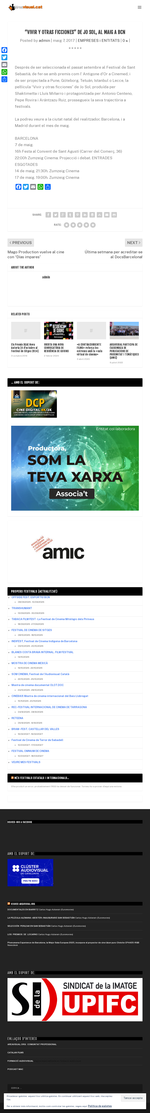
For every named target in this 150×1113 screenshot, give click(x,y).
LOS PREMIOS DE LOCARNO (23, 934)
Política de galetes (100, 1106)
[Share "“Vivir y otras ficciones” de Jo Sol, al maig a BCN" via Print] (114, 214)
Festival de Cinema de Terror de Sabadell (37, 740)
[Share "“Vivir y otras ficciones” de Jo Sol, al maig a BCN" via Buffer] (92, 214)
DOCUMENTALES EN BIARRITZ (23, 909)
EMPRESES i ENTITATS (99, 40)
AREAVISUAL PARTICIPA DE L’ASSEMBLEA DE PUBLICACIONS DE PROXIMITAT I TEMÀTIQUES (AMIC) (124, 351)
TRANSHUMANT (22, 608)
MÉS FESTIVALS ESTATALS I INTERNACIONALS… (41, 778)
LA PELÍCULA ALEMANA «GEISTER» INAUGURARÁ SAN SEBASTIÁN (41, 918)
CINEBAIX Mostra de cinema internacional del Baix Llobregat (50, 696)
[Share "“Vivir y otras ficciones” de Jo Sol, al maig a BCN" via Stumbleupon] (99, 214)
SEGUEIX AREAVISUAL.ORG (23, 904)
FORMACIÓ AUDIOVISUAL (20, 1061)
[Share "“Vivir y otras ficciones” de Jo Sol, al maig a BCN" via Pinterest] (77, 214)
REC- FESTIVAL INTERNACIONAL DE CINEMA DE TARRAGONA (49, 707)
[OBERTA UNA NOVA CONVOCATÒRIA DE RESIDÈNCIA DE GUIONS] (58, 330)
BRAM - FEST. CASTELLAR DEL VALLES (35, 729)
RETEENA (17, 718)
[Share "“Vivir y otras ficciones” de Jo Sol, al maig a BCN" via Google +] (63, 214)
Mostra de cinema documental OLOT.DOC (38, 685)
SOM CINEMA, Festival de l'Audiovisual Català (40, 674)
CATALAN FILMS (16, 1052)
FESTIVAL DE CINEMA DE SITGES (32, 630)
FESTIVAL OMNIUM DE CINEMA (30, 751)
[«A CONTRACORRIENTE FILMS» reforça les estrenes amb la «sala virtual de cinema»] (91, 330)
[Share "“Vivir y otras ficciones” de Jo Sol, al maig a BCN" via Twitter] (55, 214)
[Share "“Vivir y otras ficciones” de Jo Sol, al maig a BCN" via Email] (106, 214)
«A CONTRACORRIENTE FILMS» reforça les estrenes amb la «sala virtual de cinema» (89, 349)
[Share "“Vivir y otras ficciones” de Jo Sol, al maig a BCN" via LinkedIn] (85, 214)
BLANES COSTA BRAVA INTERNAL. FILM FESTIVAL (43, 652)
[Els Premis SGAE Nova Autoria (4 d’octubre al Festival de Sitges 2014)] (25, 330)
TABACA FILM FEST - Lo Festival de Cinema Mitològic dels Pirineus (53, 619)
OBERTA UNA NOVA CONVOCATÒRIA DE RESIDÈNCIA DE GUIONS (56, 348)
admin (44, 40)
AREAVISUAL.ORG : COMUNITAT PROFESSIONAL (32, 1044)
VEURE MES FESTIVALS (26, 762)
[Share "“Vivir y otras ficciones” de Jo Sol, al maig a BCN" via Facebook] (48, 214)
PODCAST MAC (15, 1069)
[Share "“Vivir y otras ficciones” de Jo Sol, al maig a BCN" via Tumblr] (70, 214)
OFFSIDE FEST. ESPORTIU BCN (31, 597)
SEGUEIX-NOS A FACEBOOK (20, 822)
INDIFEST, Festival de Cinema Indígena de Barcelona (44, 641)
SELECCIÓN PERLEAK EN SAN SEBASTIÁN (29, 926)
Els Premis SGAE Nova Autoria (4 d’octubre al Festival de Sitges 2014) (25, 348)
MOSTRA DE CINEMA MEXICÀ (30, 663)
